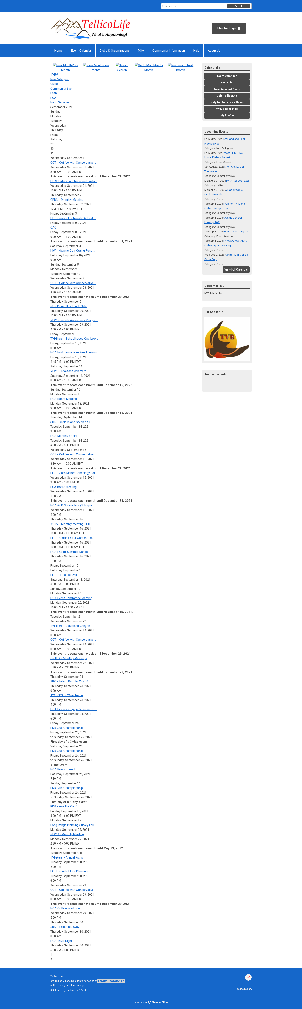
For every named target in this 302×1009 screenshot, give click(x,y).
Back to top (241, 989)
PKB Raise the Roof (63, 806)
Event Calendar (111, 981)
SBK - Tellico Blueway (64, 927)
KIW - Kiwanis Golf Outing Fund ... (72, 250)
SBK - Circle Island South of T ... (71, 422)
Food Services (60, 102)
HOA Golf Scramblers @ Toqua (71, 505)
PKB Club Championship (66, 728)
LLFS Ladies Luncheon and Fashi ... (73, 181)
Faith (53, 93)
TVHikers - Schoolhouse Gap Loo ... (74, 339)
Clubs (54, 84)
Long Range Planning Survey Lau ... (73, 825)
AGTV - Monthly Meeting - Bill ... (71, 524)
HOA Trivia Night (61, 941)
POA (53, 98)
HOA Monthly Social (63, 436)
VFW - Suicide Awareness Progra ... (74, 320)
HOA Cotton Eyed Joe (65, 908)
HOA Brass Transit (62, 769)
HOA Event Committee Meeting (71, 598)
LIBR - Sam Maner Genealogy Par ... (74, 473)
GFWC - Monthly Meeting (67, 834)
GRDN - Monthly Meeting (66, 200)
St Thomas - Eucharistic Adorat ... (73, 218)
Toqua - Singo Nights (235, 231)
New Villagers (59, 79)
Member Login (226, 28)
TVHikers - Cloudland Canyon (70, 626)
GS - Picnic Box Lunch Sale (68, 306)
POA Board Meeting (63, 487)
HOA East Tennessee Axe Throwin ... (74, 352)
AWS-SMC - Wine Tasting (67, 695)
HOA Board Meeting (63, 399)
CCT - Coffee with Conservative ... (73, 162)
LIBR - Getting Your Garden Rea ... (72, 538)
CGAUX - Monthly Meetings (68, 658)
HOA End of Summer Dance (69, 552)
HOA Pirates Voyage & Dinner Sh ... (73, 709)
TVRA (54, 74)
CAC (53, 227)
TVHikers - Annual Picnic (67, 857)
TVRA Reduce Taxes (237, 180)
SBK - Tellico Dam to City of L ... (71, 681)
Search (239, 6)
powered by (141, 1002)
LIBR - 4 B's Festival (63, 575)
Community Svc (61, 88)
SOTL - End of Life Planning (69, 871)
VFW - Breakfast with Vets (68, 371)
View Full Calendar (236, 269)
